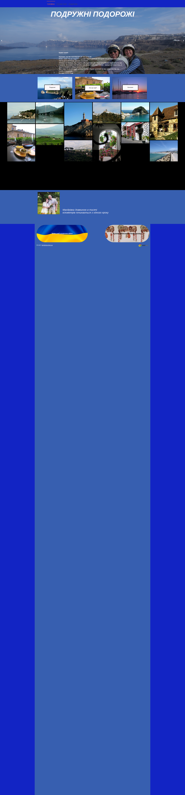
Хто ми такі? (62, 4)
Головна (51, 4)
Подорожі (73, 4)
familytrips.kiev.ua (47, 245)
